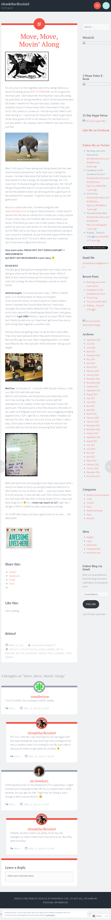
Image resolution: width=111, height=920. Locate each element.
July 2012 (91, 445)
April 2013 (91, 410)
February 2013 (93, 417)
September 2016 (93, 339)
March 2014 (92, 367)
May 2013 (91, 406)
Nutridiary (31, 653)
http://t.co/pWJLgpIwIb (97, 224)
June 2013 (91, 402)
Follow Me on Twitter (96, 145)
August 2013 (92, 394)
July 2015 (91, 343)
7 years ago (92, 189)
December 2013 (93, 378)
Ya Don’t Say (92, 297)
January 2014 (93, 375)
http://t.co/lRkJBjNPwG (97, 205)
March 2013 (92, 413)
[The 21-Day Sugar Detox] (94, 121)
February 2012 (93, 464)
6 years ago (92, 166)
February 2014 (93, 371)
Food (89, 506)
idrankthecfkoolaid (15, 4)
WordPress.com (93, 552)
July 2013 (91, 398)
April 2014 (91, 363)
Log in (89, 541)
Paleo (89, 514)
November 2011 (93, 476)
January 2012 (93, 468)
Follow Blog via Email (92, 567)
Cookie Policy (50, 915)
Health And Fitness (94, 510)
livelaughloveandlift (43, 645)
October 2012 (92, 433)
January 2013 (93, 421)
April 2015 (91, 351)
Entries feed (92, 545)
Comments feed (93, 548)
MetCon (20, 653)
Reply (12, 708)
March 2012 (92, 460)
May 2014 (91, 359)
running (59, 653)
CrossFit (90, 502)
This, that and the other (97, 301)
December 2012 (93, 425)
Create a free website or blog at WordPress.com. (41, 898)
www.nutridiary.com (16, 211)
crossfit (14, 649)
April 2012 (91, 456)
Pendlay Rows (46, 653)
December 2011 (93, 472)
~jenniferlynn (39, 696)
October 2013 (92, 386)
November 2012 (93, 429)
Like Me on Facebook (96, 130)
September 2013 (93, 390)
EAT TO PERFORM (40, 91)
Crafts (89, 499)
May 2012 (91, 452)
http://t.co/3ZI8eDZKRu (97, 186)
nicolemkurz (39, 781)
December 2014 (93, 355)
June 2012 (91, 449)
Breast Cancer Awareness (98, 495)
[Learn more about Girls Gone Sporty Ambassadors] (96, 323)
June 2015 (91, 347)
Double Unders (46, 649)
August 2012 (92, 441)
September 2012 (93, 437)
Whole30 (90, 518)
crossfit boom (28, 649)
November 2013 (93, 382)
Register (90, 537)
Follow (91, 604)
